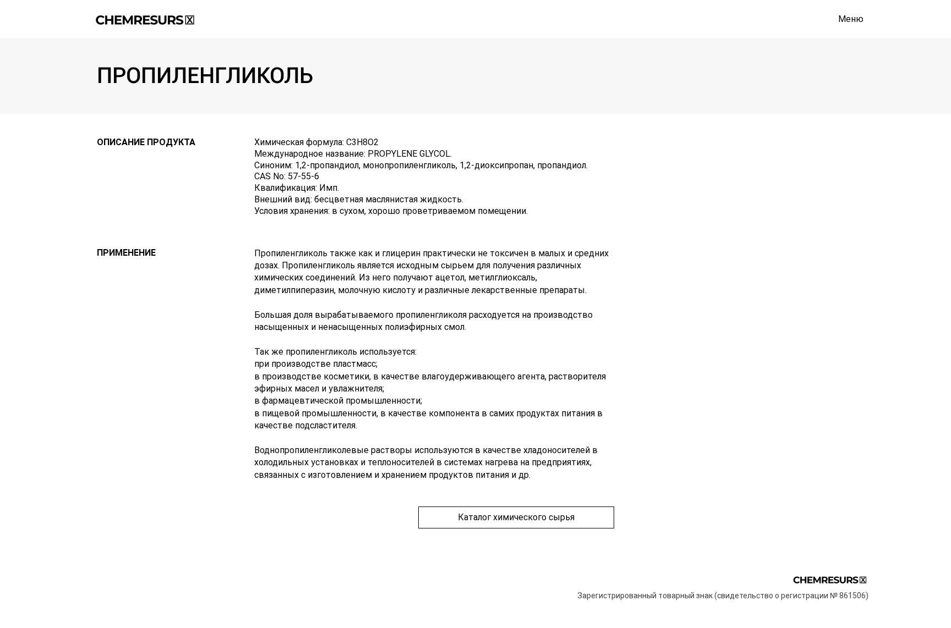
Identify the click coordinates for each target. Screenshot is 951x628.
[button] (850, 19)
